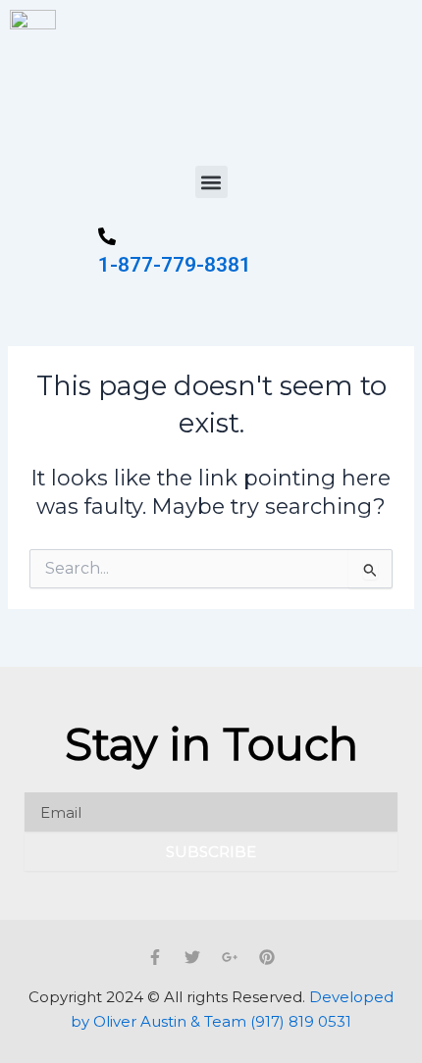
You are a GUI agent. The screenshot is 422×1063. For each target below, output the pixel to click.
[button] (211, 182)
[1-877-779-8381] (107, 238)
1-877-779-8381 (174, 265)
